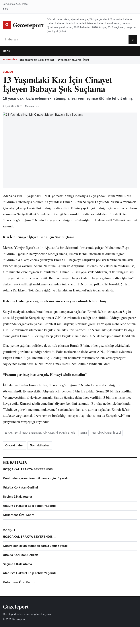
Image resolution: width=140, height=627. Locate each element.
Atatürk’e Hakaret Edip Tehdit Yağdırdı (29, 505)
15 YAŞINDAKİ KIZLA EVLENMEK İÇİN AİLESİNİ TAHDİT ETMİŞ (40, 432)
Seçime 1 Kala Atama (17, 496)
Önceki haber (14, 445)
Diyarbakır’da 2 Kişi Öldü (73, 59)
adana (83, 432)
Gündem (8, 72)
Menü (6, 51)
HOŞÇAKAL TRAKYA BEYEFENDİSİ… (29, 469)
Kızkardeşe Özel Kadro (18, 514)
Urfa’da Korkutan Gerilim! (20, 487)
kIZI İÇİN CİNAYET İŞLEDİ (106, 432)
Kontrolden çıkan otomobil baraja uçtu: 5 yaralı (35, 478)
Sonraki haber (39, 445)
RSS (5, 9)
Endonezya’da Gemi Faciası (37, 59)
